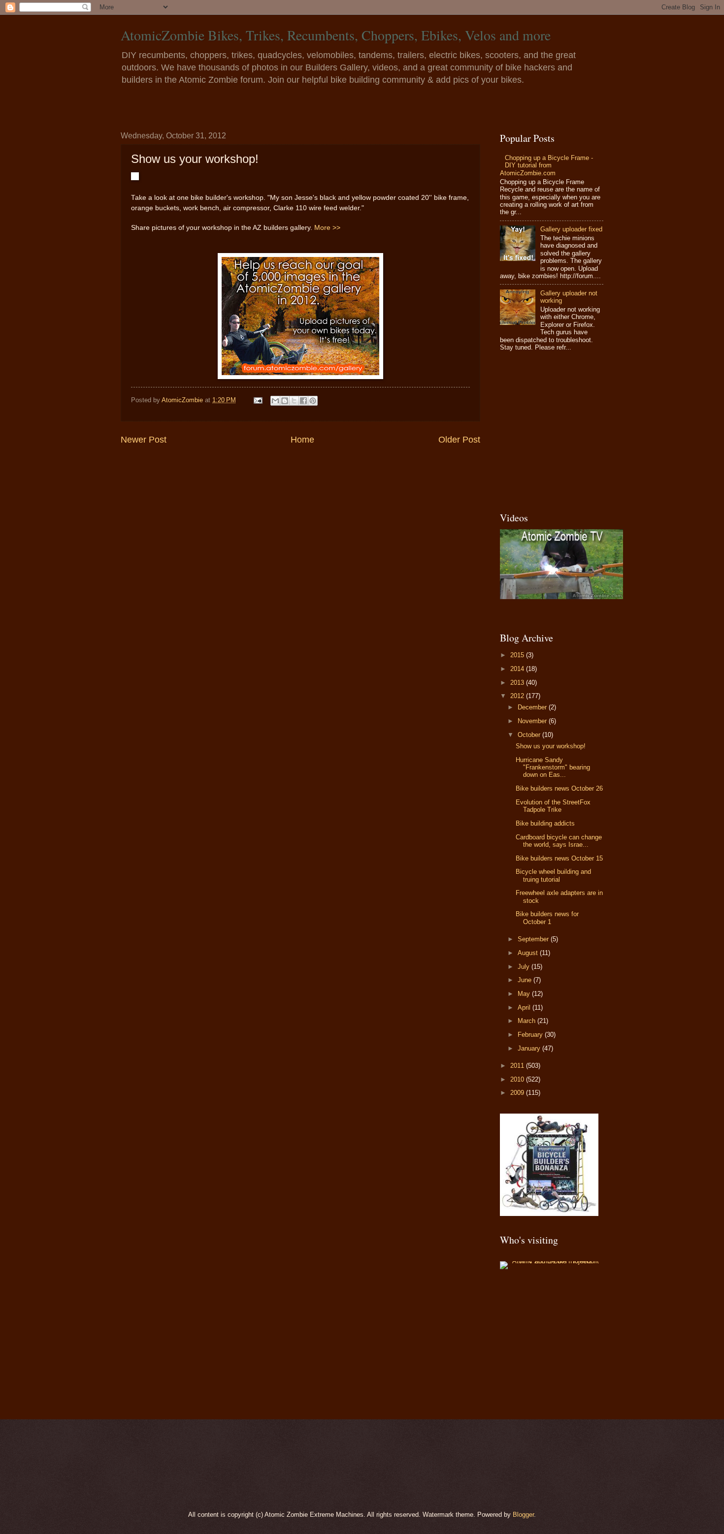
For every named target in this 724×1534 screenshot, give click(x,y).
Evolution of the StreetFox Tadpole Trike (553, 806)
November (533, 721)
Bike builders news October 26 (559, 788)
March (527, 1020)
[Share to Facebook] (303, 401)
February (531, 1034)
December (533, 707)
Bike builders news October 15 (559, 858)
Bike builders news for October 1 (547, 917)
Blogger (523, 1514)
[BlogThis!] (285, 401)
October (530, 734)
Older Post (459, 440)
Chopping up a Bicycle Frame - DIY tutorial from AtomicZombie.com (546, 165)
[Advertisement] (561, 432)
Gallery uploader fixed (571, 229)
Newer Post (143, 440)
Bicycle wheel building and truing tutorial (553, 875)
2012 (518, 696)
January (530, 1048)
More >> (327, 227)
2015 (518, 655)
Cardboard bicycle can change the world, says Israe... (559, 840)
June (525, 980)
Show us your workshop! (551, 746)
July (524, 966)
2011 (518, 1065)
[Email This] (275, 401)
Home (302, 440)
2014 (518, 668)
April (525, 1007)
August (529, 953)
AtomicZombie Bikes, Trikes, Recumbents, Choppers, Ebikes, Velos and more (336, 35)
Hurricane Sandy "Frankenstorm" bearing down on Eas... (553, 767)
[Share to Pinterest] (313, 401)
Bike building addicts (545, 823)
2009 (518, 1092)
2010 (518, 1079)
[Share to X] (294, 401)
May (525, 993)
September (534, 939)
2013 (518, 682)
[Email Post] (257, 400)
